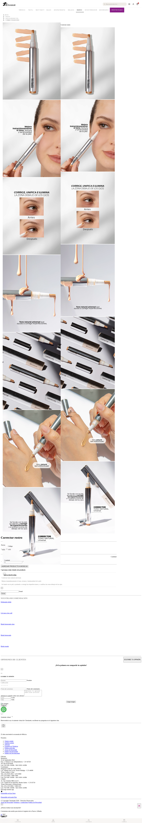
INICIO (6, 15)
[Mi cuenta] (133, 4)
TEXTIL (31, 10)
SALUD (49, 10)
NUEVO (80, 10)
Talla (12, 699)
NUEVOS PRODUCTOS (12, 18)
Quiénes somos (9, 743)
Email (21, 591)
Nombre (29, 680)
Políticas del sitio (10, 748)
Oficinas (7, 744)
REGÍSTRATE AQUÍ (117, 10)
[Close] (1, 673)
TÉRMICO (22, 10)
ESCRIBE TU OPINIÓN (132, 659)
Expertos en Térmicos (11, 746)
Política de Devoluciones (12, 753)
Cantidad (7, 560)
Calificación (4, 683)
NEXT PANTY (40, 10)
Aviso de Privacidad (11, 750)
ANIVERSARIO (104, 10)
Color (13, 697)
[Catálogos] (129, 4)
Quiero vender (9, 741)
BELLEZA (71, 10)
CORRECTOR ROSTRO (12, 20)
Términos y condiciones (20, 802)
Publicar (4, 705)
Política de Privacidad (11, 751)
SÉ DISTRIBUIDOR (91, 10)
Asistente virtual (6, 717)
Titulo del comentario (33, 689)
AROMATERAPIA (60, 10)
